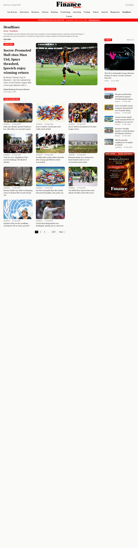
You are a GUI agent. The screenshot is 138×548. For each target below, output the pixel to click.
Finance (45, 12)
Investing (77, 12)
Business (35, 12)
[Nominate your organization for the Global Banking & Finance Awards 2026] (119, 175)
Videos (96, 12)
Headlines (126, 12)
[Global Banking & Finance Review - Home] (69, 5)
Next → (62, 232)
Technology (65, 12)
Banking (54, 12)
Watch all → (131, 40)
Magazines (115, 12)
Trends (69, 16)
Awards (104, 12)
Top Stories (12, 12)
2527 (54, 232)
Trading (86, 12)
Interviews (24, 12)
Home (5, 31)
